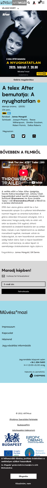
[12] (38, 102)
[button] (35, 3)
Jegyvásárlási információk (16, 345)
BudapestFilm (23, 425)
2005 (21, 106)
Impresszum (8, 326)
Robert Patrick (19, 125)
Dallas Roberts (34, 125)
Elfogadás (23, 476)
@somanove (17, 198)
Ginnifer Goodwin (34, 122)
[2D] (9, 113)
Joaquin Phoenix (20, 119)
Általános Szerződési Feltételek (23, 419)
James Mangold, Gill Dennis (27, 252)
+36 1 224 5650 (37, 362)
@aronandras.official (23, 200)
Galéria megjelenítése (23, 79)
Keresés (28, 2)
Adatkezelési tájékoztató (23, 430)
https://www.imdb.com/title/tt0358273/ (4, 113)
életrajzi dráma (9, 106)
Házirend (7, 339)
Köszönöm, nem (23, 483)
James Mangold (19, 116)
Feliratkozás (23, 291)
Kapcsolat (7, 333)
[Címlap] (13, 2)
